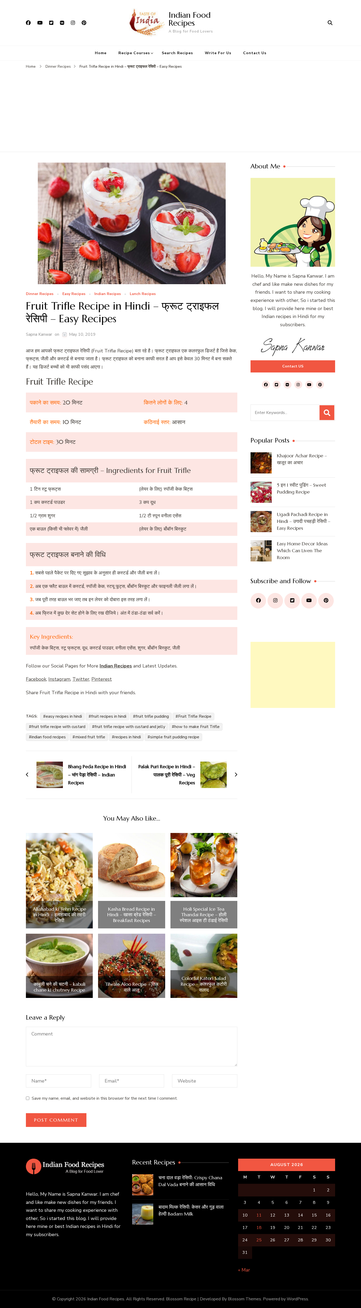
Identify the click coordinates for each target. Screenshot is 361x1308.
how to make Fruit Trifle (197, 727)
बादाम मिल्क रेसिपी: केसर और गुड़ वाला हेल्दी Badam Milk (191, 1210)
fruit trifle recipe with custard (58, 727)
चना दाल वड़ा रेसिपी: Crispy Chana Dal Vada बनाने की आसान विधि (190, 1181)
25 (259, 1240)
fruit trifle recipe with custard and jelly (130, 727)
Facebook (36, 679)
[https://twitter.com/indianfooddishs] (292, 601)
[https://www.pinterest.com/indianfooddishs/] (326, 601)
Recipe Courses (134, 53)
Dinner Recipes (39, 294)
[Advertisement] (180, 109)
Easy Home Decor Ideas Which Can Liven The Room (302, 550)
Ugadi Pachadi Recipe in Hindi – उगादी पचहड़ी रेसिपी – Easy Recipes (303, 521)
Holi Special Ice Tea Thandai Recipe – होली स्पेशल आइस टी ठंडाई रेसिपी (204, 914)
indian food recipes (48, 737)
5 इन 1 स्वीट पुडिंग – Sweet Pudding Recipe (301, 488)
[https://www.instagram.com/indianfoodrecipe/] (275, 601)
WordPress (297, 1299)
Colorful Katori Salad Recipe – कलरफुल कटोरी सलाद (204, 984)
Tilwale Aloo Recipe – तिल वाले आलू (131, 987)
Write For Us (218, 53)
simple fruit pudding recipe (174, 737)
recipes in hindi (127, 737)
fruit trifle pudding (152, 716)
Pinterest (101, 679)
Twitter (80, 679)
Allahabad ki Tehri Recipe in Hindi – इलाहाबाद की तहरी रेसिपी (59, 914)
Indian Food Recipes (190, 19)
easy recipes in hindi (64, 716)
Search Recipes (177, 53)
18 (259, 1228)
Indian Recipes (107, 294)
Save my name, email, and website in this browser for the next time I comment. (105, 1098)
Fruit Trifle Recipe (194, 716)
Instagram (59, 679)
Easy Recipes (73, 294)
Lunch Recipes (143, 294)
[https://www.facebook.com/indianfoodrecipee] (258, 601)
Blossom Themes (244, 1299)
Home (101, 53)
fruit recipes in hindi (108, 716)
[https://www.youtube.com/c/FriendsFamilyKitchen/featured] (309, 601)
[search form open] (330, 22)
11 (259, 1215)
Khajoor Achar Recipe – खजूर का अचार (302, 459)
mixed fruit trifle (90, 737)
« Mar (244, 1270)
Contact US (292, 366)
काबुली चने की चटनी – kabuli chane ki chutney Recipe (59, 987)
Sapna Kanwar (39, 334)
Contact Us (254, 53)
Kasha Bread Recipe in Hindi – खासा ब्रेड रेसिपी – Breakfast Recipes (131, 914)
